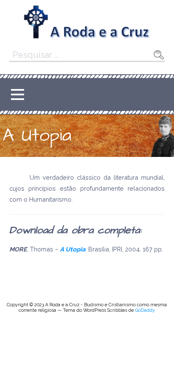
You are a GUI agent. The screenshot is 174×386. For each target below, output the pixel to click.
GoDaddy (145, 310)
